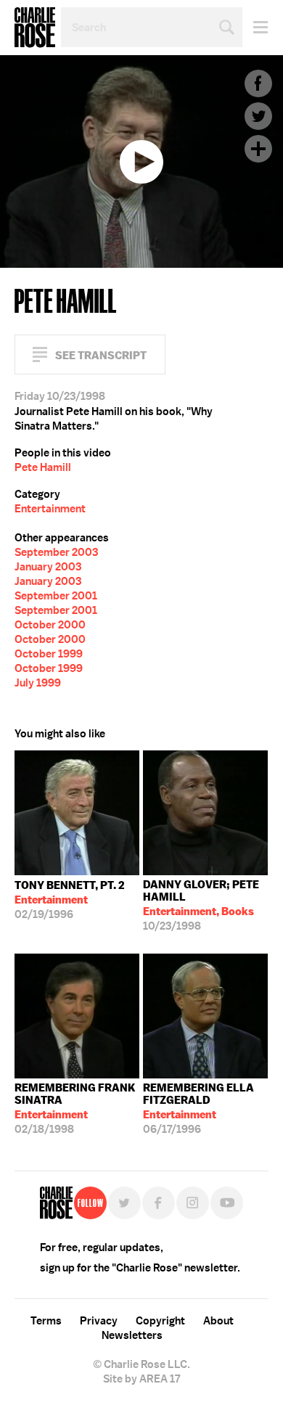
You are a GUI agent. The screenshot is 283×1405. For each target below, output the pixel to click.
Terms (46, 1321)
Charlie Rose (35, 27)
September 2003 (56, 552)
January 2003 (48, 567)
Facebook (258, 83)
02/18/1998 (75, 1108)
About (218, 1321)
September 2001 (56, 596)
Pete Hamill (43, 467)
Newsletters (132, 1335)
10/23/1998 (201, 905)
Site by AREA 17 (141, 1379)
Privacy (99, 1321)
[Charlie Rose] (56, 1203)
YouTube (226, 1203)
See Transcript (101, 355)
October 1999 (49, 654)
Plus (258, 149)
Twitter (258, 116)
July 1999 (38, 683)
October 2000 (50, 625)
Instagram (192, 1203)
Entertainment (50, 508)
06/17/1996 (198, 1108)
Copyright (160, 1321)
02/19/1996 (70, 900)
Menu (255, 27)
